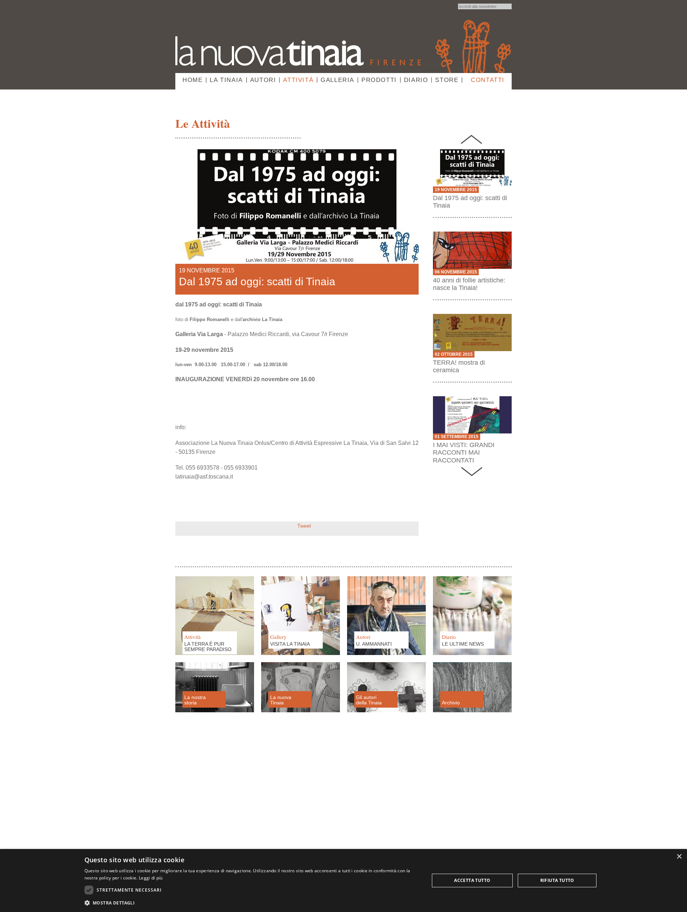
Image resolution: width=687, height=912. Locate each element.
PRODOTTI (379, 80)
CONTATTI (488, 80)
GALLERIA (337, 80)
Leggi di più (151, 878)
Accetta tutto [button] (472, 880)
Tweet (304, 526)
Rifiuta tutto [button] (557, 880)
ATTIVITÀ (298, 80)
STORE (446, 80)
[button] (251, 902)
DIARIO (416, 80)
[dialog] (343, 880)
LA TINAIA (226, 80)
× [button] (679, 856)
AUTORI (263, 80)
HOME (192, 80)
